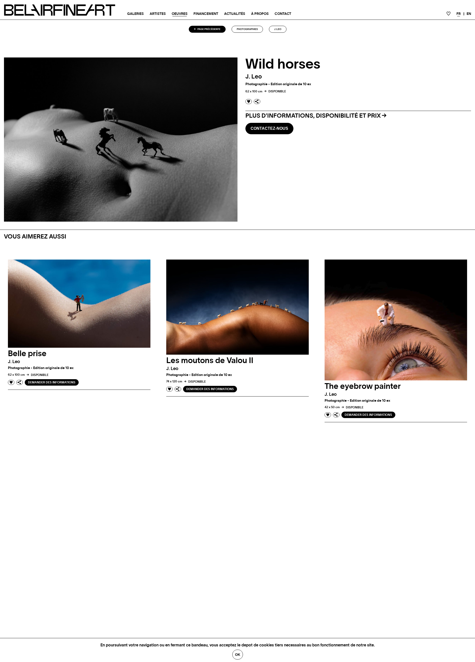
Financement (205, 14)
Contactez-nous (269, 128)
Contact (283, 14)
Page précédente (208, 29)
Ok (237, 655)
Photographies (247, 29)
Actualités (234, 14)
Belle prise (27, 354)
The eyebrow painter (363, 386)
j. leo (277, 29)
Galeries (135, 14)
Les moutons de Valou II (209, 361)
